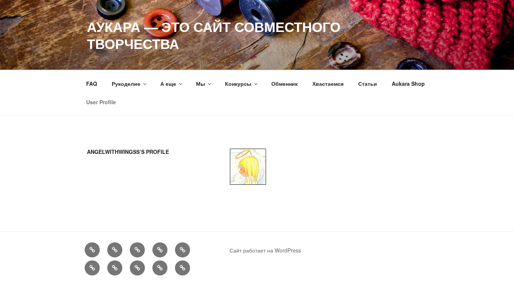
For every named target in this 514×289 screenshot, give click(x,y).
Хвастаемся (328, 83)
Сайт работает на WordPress (265, 250)
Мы (200, 83)
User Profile (101, 102)
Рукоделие (126, 83)
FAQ (91, 83)
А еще (168, 83)
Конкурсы (238, 83)
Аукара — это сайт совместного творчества (214, 35)
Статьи (367, 83)
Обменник (284, 83)
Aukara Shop (408, 83)
